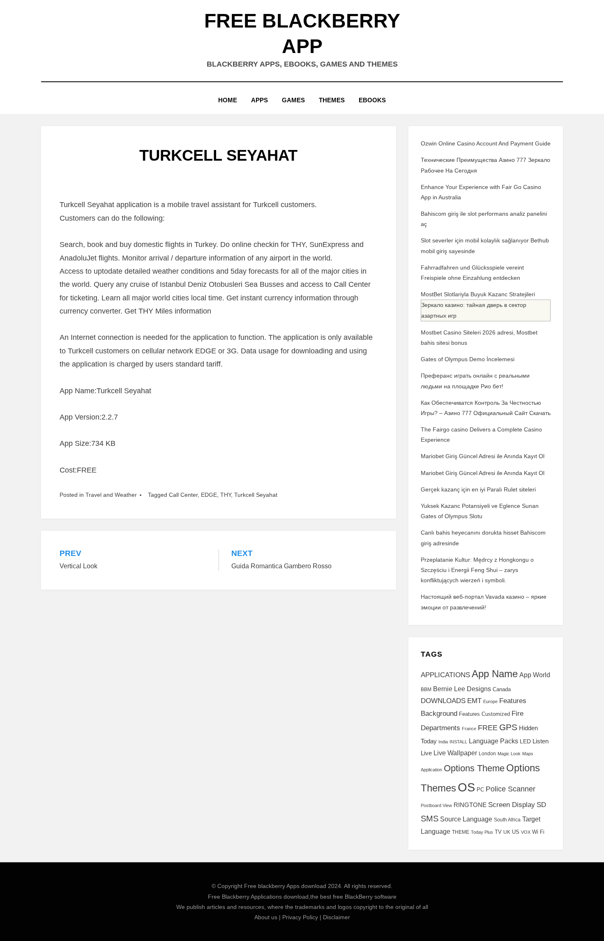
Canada (502, 689)
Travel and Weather (111, 494)
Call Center (183, 494)
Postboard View (436, 805)
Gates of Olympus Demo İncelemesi (467, 359)
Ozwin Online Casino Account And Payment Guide (486, 143)
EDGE (209, 494)
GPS (508, 727)
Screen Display (511, 804)
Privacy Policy (300, 917)
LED (525, 741)
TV (498, 832)
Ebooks (372, 100)
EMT (474, 700)
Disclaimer (336, 917)
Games (293, 100)
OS (466, 787)
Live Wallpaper (455, 752)
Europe (490, 701)
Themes (332, 100)
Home (227, 100)
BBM (426, 689)
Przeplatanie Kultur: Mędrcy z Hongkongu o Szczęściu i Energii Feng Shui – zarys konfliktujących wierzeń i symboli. (477, 570)
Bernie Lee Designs (462, 688)
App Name (495, 674)
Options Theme (474, 768)
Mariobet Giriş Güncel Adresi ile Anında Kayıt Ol (482, 456)
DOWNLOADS (443, 701)
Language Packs (493, 741)
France (469, 728)
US (515, 832)
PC (480, 789)
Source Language (466, 819)
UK (506, 832)
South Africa (507, 820)
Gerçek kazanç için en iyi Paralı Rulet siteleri (478, 489)
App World (534, 674)
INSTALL (458, 741)
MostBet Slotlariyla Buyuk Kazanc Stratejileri (478, 294)
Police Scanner (510, 789)
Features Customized (484, 714)
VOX (525, 832)
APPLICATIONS (445, 675)
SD (541, 805)
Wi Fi (538, 832)
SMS (429, 818)
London (487, 753)
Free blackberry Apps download (285, 886)
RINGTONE (470, 804)
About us (265, 917)
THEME (460, 832)
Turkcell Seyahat (255, 494)
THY (225, 494)
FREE (488, 728)
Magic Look (509, 753)
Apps (259, 100)
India (443, 741)
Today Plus (482, 832)
